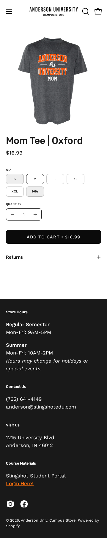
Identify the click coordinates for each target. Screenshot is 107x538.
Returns (14, 257)
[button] (85, 11)
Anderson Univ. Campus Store (48, 520)
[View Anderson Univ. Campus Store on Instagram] (10, 504)
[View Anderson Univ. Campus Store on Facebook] (24, 504)
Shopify (13, 526)
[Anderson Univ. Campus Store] (53, 11)
